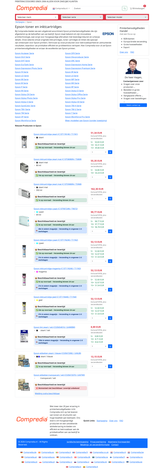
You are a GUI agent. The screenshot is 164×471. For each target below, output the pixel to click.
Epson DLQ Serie (22, 57)
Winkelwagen (138, 8)
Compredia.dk (83, 457)
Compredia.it (65, 452)
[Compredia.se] (93, 457)
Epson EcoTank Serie (24, 65)
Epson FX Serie (21, 72)
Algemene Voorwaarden (119, 441)
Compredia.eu (48, 457)
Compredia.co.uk (101, 452)
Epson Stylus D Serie (74, 91)
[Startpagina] (32, 420)
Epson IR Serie (71, 72)
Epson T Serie (71, 113)
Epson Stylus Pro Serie (75, 98)
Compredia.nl (61, 8)
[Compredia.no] (128, 457)
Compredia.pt (31, 462)
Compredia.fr (82, 452)
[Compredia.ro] (110, 461)
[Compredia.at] (22, 457)
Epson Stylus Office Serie (76, 94)
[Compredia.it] (57, 452)
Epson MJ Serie (21, 79)
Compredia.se (101, 457)
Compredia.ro (118, 462)
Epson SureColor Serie (25, 106)
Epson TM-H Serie (73, 106)
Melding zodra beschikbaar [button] (47, 393)
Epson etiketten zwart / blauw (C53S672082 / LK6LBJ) (57, 353)
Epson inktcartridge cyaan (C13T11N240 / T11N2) (56, 240)
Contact (114, 444)
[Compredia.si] (75, 461)
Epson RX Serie (21, 91)
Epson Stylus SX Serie (74, 102)
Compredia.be (137, 452)
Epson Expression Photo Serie (28, 68)
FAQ (132, 52)
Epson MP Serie (72, 79)
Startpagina (19, 22)
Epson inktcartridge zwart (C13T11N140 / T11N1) (56, 134)
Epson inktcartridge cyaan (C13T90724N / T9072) (56, 208)
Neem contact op (133, 105)
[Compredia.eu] (40, 457)
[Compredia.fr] (74, 452)
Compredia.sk (100, 462)
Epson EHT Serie (22, 61)
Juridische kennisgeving (77, 441)
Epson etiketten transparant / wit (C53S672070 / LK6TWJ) (59, 375)
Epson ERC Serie (72, 61)
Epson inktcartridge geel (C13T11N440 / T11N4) (55, 297)
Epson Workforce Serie (25, 120)
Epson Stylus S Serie (24, 102)
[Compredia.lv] (67, 466)
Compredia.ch (66, 457)
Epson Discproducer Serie (77, 57)
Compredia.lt (92, 466)
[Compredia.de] (22, 452)
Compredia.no (136, 457)
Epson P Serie (21, 87)
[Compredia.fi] (111, 457)
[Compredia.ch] (58, 457)
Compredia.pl (48, 462)
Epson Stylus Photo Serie (26, 98)
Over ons (124, 52)
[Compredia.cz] (58, 461)
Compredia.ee (136, 462)
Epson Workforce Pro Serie (77, 117)
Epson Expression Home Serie (78, 65)
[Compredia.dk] (75, 457)
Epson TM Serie (22, 113)
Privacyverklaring (98, 441)
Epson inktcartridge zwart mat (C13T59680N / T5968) (58, 184)
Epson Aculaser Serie (24, 53)
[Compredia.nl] (112, 452)
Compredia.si (83, 462)
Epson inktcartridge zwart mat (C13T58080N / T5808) (58, 159)
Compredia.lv (75, 466)
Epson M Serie (21, 83)
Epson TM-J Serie (22, 109)
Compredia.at (30, 457)
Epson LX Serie (71, 76)
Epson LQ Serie (22, 76)
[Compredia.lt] (84, 466)
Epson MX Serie (72, 83)
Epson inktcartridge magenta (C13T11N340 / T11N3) (57, 268)
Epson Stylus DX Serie (25, 94)
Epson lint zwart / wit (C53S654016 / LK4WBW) (54, 327)
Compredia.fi (119, 457)
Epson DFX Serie (72, 53)
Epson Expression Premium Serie (80, 68)
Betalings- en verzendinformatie (94, 444)
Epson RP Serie (72, 87)
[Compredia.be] (129, 452)
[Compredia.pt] (23, 461)
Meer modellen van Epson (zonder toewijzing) (86, 120)
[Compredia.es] (39, 452)
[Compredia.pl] (40, 461)
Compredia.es (47, 452)
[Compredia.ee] (128, 461)
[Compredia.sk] (92, 461)
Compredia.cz (66, 462)
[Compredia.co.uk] (91, 452)
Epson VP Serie (22, 117)
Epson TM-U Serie (73, 109)
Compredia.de (30, 452)
